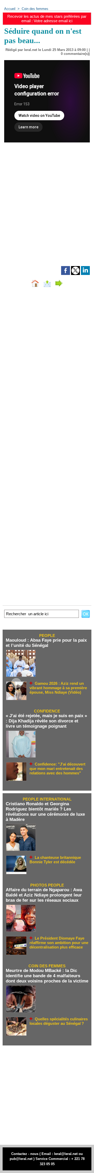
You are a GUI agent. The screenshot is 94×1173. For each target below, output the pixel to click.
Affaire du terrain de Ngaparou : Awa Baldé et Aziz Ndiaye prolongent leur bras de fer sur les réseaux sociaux (44, 895)
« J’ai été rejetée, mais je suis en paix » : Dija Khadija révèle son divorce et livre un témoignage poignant (46, 721)
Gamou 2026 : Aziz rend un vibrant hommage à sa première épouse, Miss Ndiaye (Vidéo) (58, 688)
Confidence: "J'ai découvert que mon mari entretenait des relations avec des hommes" (57, 768)
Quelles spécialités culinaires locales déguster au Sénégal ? (59, 1021)
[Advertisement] (43, 211)
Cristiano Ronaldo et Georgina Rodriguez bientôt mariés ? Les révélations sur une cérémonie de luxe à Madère (45, 811)
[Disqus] (47, 361)
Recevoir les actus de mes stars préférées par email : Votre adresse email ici (46, 18)
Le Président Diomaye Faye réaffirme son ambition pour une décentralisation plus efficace (59, 943)
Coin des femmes (35, 9)
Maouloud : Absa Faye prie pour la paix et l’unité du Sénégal (46, 643)
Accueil (9, 9)
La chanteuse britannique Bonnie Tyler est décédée (55, 859)
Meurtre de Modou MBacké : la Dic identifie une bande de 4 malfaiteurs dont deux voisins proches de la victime (47, 976)
